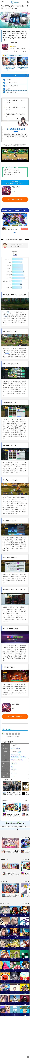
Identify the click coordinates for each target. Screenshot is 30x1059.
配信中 (19, 751)
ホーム (2, 826)
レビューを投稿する (11, 92)
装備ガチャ (13, 759)
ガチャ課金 (20, 759)
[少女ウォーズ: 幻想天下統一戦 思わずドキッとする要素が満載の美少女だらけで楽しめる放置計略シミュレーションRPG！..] (10, 847)
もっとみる (26, 837)
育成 (5, 316)
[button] (14, 232)
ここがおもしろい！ (11, 79)
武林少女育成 (22, 826)
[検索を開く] (27, 2)
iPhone (18, 748)
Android (13, 748)
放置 (8, 312)
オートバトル (14, 773)
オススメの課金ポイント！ (12, 85)
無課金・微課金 (15, 756)
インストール (18, 228)
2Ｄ (12, 766)
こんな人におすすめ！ (11, 82)
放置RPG (14, 826)
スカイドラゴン (3, 227)
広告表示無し (17, 754)
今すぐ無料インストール (15, 199)
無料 (12, 754)
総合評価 (8, 89)
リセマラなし (23, 756)
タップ (7, 352)
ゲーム (8, 826)
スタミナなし (14, 763)
